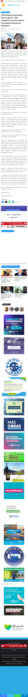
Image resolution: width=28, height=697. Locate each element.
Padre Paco (14, 217)
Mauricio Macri (17, 214)
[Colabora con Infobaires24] (14, 208)
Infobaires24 (19, 663)
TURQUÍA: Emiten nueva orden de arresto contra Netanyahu (20, 279)
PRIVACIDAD (8, 663)
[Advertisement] (14, 683)
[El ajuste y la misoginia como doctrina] (21, 289)
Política (2, 12)
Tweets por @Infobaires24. (8, 583)
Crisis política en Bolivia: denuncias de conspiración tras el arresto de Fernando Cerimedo (6, 280)
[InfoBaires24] (14, 5)
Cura (8, 214)
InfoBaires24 (4, 28)
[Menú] (0, 9)
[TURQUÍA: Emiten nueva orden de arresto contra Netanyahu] (21, 272)
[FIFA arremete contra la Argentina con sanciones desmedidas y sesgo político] (7, 289)
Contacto (14, 663)
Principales (7, 12)
